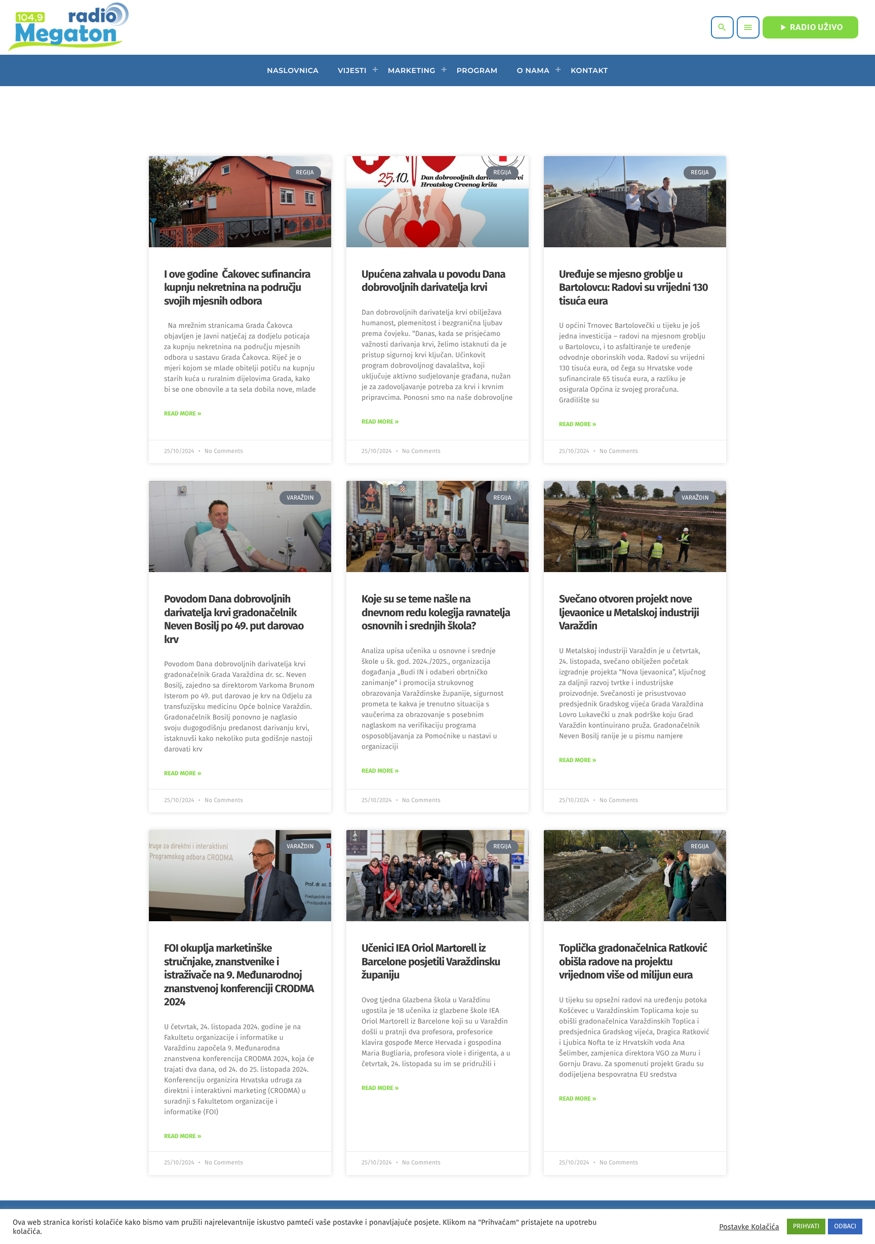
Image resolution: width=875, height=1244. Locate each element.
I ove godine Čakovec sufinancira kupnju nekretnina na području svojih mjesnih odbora (237, 288)
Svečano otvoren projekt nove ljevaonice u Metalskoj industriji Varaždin (629, 612)
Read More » (182, 414)
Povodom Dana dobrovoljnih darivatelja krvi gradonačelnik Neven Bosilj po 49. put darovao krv (234, 619)
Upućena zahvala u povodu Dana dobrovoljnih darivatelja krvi (433, 281)
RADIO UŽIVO (810, 27)
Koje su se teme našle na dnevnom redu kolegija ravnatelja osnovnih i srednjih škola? (436, 612)
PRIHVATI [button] (806, 1226)
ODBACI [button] (845, 1226)
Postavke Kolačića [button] (749, 1226)
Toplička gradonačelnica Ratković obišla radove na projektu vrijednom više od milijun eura (633, 961)
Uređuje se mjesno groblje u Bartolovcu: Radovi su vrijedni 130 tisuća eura (633, 288)
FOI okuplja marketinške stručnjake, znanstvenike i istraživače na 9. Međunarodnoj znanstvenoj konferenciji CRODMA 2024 (238, 974)
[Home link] (68, 27)
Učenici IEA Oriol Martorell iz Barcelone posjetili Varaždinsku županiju (431, 961)
